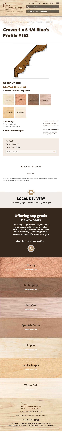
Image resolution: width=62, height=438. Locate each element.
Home (5, 22)
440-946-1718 (47, 3)
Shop (9, 22)
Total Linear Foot (10, 124)
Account (31, 3)
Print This (37, 167)
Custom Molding (17, 22)
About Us (23, 415)
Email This (26, 167)
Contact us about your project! (37, 415)
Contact (39, 3)
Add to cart (13, 152)
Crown (26, 22)
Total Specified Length (12, 126)
